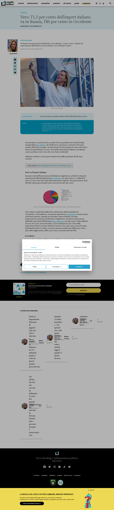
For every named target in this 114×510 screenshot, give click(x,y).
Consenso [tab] (34, 247)
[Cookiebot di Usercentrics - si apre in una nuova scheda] (83, 242)
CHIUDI (92, 490)
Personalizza (56, 266)
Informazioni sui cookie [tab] (80, 247)
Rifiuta (35, 266)
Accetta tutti (79, 266)
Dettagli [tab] (57, 247)
